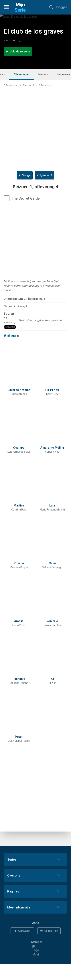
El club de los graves (33, 31)
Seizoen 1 (28, 85)
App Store (24, 930)
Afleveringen (21, 74)
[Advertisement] (35, 126)
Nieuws (43, 74)
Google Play (51, 930)
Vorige (26, 175)
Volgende (43, 175)
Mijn (20, 7)
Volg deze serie (20, 51)
